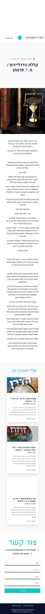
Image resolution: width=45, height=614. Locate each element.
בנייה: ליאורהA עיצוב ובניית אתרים (23, 612)
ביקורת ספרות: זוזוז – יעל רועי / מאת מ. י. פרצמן (24, 449)
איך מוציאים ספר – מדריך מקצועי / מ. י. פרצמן (24, 500)
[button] (19, 37)
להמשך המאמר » (31, 419)
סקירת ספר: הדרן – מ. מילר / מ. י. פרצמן (23, 400)
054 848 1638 (8, 38)
